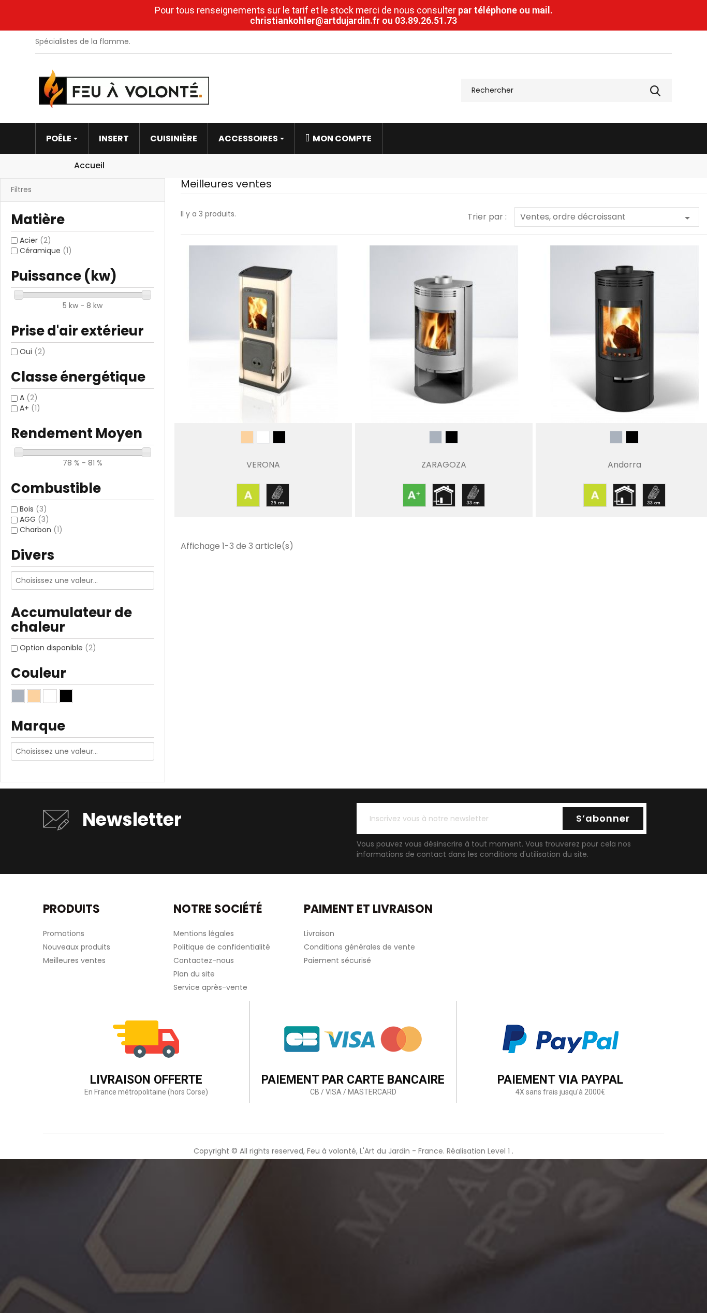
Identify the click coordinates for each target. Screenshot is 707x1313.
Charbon (41, 529)
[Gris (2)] (18, 696)
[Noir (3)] (66, 696)
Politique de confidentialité (221, 947)
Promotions (63, 933)
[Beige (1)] (34, 696)
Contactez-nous (203, 960)
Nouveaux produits (76, 947)
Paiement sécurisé (337, 960)
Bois (33, 509)
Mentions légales (203, 933)
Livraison (319, 933)
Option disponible (58, 648)
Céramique (46, 250)
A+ (30, 408)
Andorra (624, 465)
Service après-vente (210, 987)
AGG (34, 519)
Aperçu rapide (263, 403)
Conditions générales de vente (359, 947)
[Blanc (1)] (50, 696)
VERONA (263, 465)
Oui (33, 351)
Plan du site (194, 974)
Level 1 (500, 1151)
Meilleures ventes (74, 960)
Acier (35, 240)
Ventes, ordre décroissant (607, 217)
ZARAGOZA (443, 465)
